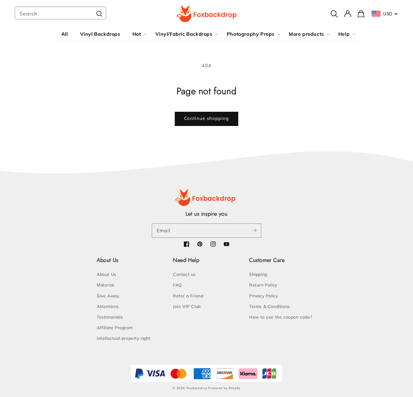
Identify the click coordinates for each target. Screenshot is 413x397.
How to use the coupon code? (280, 317)
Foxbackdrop (197, 388)
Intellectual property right (123, 338)
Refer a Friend (188, 296)
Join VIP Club (187, 306)
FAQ (177, 285)
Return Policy (263, 285)
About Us (106, 274)
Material (105, 285)
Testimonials (110, 317)
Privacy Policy (263, 296)
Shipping (258, 274)
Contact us (184, 274)
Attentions (108, 306)
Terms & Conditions (269, 306)
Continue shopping (206, 118)
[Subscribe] (254, 230)
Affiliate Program (115, 327)
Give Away (108, 296)
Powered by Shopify (224, 388)
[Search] (99, 13)
